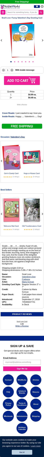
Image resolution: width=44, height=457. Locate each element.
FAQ (8, 392)
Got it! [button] (22, 452)
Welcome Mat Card (11, 226)
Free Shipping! (22, 2)
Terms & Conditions (22, 404)
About (35, 404)
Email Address (10, 358)
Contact (8, 380)
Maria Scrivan (28, 282)
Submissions (22, 416)
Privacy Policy (8, 404)
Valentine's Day (18, 137)
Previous (2, 40)
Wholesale (8, 416)
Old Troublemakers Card (31, 226)
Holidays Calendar (22, 428)
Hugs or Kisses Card (32, 173)
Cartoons (26, 279)
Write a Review (22, 105)
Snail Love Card (22, 321)
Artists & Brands (22, 392)
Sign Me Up (22, 369)
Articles (36, 380)
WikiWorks (22, 380)
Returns (36, 392)
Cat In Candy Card (11, 173)
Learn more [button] (36, 446)
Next (41, 40)
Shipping (36, 416)
